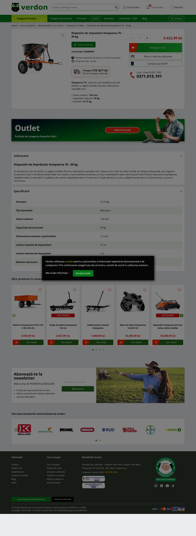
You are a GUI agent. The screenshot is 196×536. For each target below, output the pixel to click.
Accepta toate (83, 273)
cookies (69, 261)
